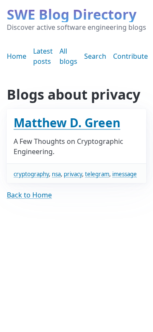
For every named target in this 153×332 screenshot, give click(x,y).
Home (16, 56)
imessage (124, 174)
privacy (73, 174)
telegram (97, 174)
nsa (56, 174)
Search (95, 56)
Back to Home (29, 195)
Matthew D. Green (67, 122)
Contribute (130, 56)
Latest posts (43, 56)
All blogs (68, 56)
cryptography (31, 174)
